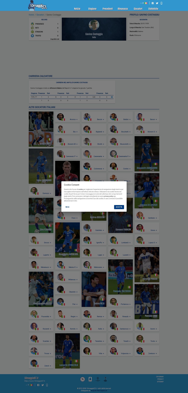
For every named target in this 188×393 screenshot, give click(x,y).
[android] (161, 3)
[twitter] (157, 3)
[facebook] (153, 3)
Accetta (119, 207)
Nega (67, 207)
